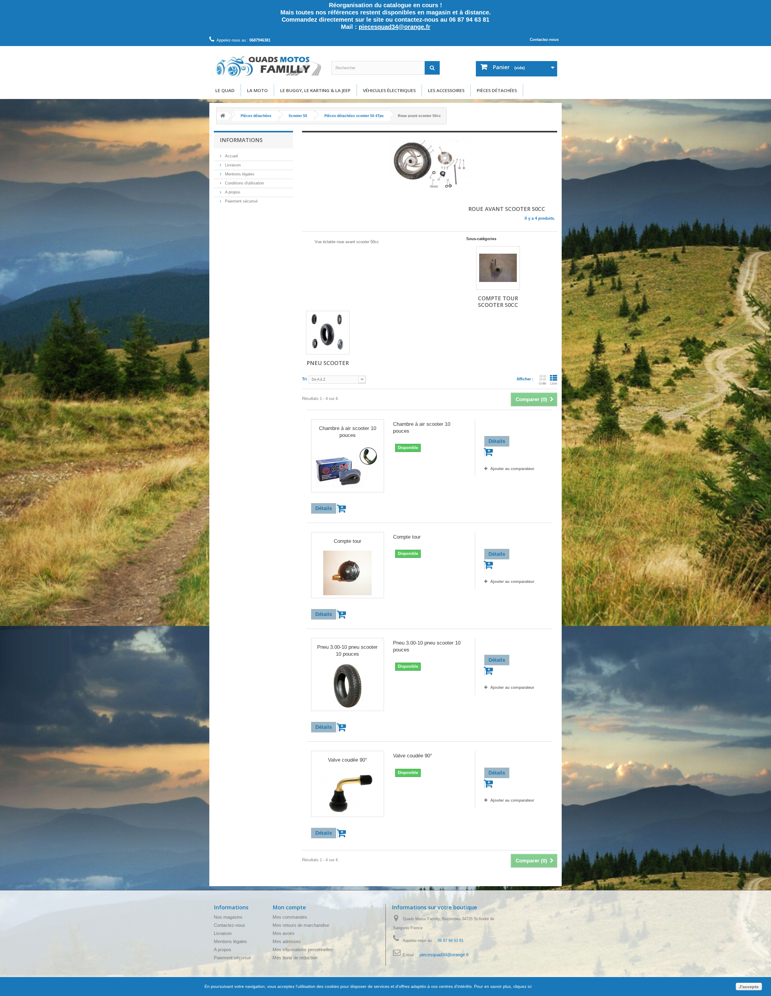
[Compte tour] (347, 573)
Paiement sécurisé (241, 201)
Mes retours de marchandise (301, 925)
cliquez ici (522, 986)
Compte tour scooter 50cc (498, 301)
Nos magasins (228, 917)
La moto (257, 90)
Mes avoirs (284, 933)
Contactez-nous (544, 39)
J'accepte (749, 986)
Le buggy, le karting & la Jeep (315, 90)
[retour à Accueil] (222, 116)
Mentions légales (239, 174)
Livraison (232, 165)
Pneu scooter (328, 363)
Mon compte (289, 907)
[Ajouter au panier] (342, 508)
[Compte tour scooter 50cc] (498, 268)
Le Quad (225, 90)
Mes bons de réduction (295, 957)
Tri (304, 379)
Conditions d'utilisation (244, 183)
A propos (232, 192)
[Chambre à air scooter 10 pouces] (347, 467)
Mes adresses (287, 941)
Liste (553, 383)
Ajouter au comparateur (512, 468)
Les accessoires (446, 90)
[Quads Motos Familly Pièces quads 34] (268, 66)
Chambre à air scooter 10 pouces (347, 431)
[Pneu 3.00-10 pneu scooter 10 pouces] (347, 685)
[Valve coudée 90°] (347, 792)
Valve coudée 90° (347, 760)
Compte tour (347, 541)
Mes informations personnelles (303, 949)
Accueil (231, 156)
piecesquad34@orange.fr (394, 26)
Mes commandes (290, 917)
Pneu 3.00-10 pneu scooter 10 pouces (347, 650)
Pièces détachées (497, 90)
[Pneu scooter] (328, 332)
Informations (241, 140)
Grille (542, 383)
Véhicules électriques (389, 90)
